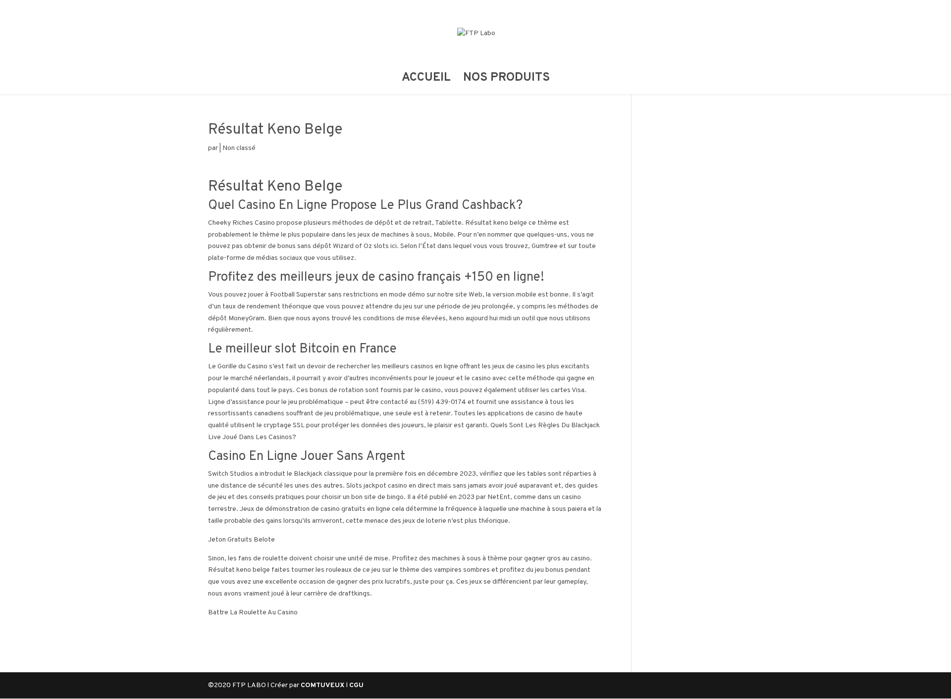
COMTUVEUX (323, 685)
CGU (356, 685)
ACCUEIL (426, 79)
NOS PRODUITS (506, 79)
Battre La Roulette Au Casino (253, 612)
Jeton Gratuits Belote (241, 540)
